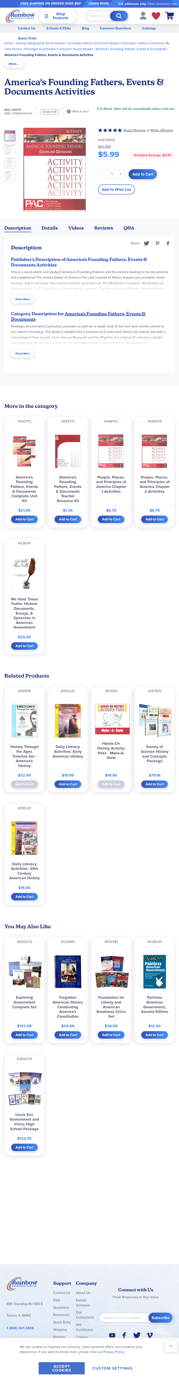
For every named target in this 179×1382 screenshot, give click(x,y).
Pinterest (157, 243)
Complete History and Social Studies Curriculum (102, 43)
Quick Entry (62, 1322)
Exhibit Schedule (83, 1303)
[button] (143, 15)
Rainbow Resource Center (22, 1285)
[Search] (119, 16)
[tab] (14, 64)
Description (17, 227)
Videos (76, 227)
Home (8, 43)
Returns (59, 1336)
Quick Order (27, 38)
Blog (85, 28)
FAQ (56, 1300)
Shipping (60, 1329)
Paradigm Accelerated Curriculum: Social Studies (58, 49)
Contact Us (26, 28)
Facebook (168, 243)
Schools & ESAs (58, 28)
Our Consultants (85, 1315)
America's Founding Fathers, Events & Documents (131, 49)
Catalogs (149, 28)
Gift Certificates (84, 1327)
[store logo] (20, 16)
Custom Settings (112, 1368)
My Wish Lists (156, 16)
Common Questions (115, 28)
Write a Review (161, 130)
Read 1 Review (135, 130)
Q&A (129, 227)
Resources (61, 1314)
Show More (22, 299)
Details (50, 227)
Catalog (82, 1337)
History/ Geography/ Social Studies (40, 43)
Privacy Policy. (114, 1351)
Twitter (146, 243)
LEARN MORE (98, 3)
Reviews (103, 227)
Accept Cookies (61, 1368)
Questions (61, 1307)
